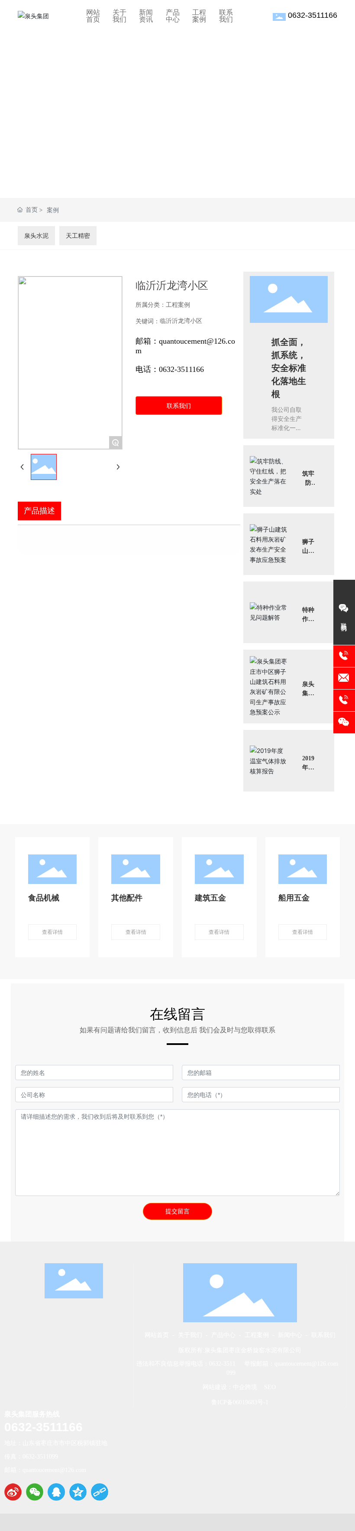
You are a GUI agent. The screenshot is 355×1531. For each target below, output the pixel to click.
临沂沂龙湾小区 (181, 321)
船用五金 (294, 897)
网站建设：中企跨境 (230, 1387)
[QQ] (56, 1492)
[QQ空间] (78, 1492)
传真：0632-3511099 (31, 1456)
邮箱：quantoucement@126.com (45, 1470)
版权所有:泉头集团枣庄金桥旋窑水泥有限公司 (239, 1350)
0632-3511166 (312, 15)
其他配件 (126, 897)
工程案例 (257, 1335)
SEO (269, 1387)
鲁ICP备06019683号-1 (239, 1402)
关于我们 (190, 1335)
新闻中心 (288, 1335)
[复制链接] (99, 1492)
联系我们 (323, 1335)
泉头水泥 (36, 235)
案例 (53, 210)
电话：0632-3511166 (170, 369)
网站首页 (157, 1335)
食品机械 (43, 897)
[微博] (13, 1492)
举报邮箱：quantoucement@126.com (291, 1363)
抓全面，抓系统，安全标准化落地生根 (288, 368)
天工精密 (78, 235)
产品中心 (223, 1335)
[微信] (34, 1492)
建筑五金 (210, 897)
